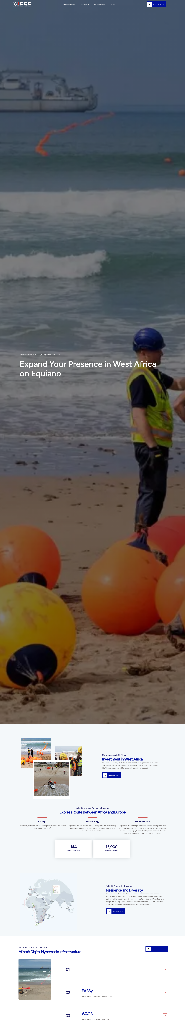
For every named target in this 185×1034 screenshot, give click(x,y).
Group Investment (99, 4)
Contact (112, 4)
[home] (22, 4)
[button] (69, 4)
